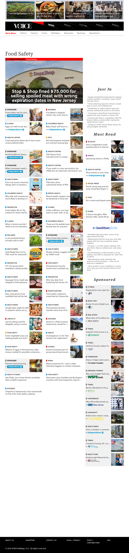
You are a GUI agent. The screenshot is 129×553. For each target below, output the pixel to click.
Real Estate (92, 315)
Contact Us (51, 540)
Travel (90, 329)
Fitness (91, 287)
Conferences (93, 398)
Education (68, 33)
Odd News (55, 33)
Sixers (90, 211)
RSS (108, 540)
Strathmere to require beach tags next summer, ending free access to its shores (103, 109)
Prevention (12, 207)
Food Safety (31, 59)
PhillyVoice (23, 26)
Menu (9, 26)
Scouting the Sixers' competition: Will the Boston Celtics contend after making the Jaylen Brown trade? (104, 120)
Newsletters (94, 33)
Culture (83, 25)
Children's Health (55, 123)
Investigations (17, 59)
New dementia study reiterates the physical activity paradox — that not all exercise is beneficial (103, 261)
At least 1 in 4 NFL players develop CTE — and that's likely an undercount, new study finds (104, 248)
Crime (44, 33)
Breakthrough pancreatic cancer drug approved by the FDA (103, 235)
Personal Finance (95, 370)
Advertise (30, 540)
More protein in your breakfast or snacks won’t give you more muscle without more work (104, 268)
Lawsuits (11, 319)
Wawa (50, 360)
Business (81, 33)
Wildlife (91, 141)
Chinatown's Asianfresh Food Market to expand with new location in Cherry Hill (103, 114)
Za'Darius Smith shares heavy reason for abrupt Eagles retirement (104, 125)
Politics (23, 33)
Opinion (34, 33)
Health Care (93, 454)
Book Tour (92, 301)
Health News (12, 179)
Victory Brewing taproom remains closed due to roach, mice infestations (104, 105)
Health (67, 25)
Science (51, 346)
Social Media (93, 183)
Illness (10, 123)
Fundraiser (93, 357)
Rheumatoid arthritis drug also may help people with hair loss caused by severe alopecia (104, 241)
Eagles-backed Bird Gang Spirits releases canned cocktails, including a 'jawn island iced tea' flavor (104, 99)
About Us (9, 540)
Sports (115, 25)
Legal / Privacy (73, 540)
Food (90, 197)
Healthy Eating (13, 137)
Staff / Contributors (93, 541)
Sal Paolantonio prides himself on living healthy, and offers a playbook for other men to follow (105, 254)
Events (99, 25)
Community (93, 412)
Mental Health (54, 193)
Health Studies (13, 374)
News (51, 25)
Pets (50, 137)
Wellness (11, 235)
